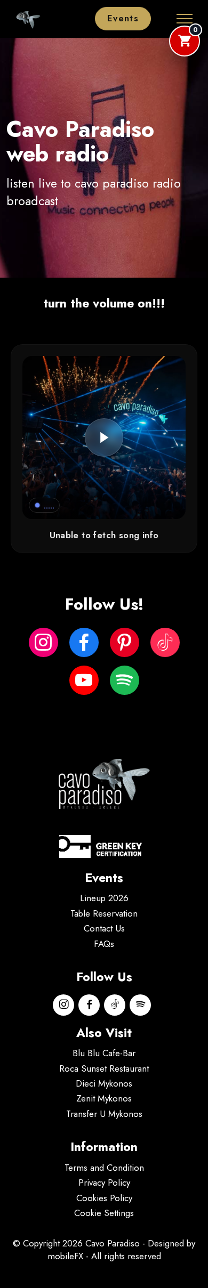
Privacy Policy (104, 1182)
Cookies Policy (104, 1198)
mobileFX (65, 1256)
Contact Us (104, 928)
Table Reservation (104, 913)
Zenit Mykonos (104, 1098)
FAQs (104, 943)
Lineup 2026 (104, 898)
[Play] (104, 437)
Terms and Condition (104, 1167)
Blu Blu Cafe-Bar (104, 1053)
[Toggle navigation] (185, 18)
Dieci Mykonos (104, 1083)
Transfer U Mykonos (104, 1113)
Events (123, 18)
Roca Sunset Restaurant (104, 1068)
